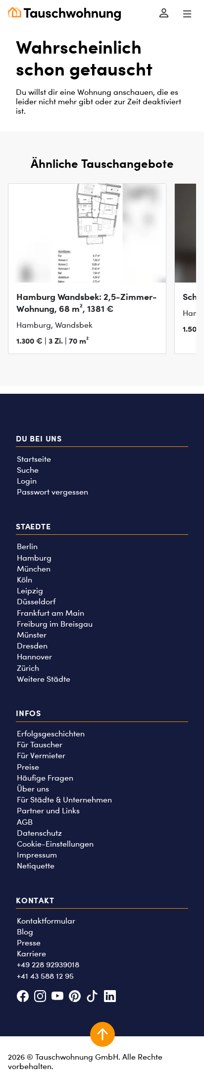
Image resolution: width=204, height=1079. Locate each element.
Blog (25, 931)
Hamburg (34, 558)
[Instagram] (40, 997)
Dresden (32, 645)
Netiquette (35, 865)
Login (27, 481)
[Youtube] (57, 997)
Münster (32, 635)
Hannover (34, 656)
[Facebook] (22, 997)
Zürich (28, 668)
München (34, 569)
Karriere (31, 953)
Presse (29, 942)
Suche (28, 470)
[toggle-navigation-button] (187, 14)
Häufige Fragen (45, 778)
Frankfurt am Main (50, 613)
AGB (25, 822)
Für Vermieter (41, 755)
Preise (28, 767)
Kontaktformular (46, 921)
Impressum (37, 855)
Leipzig (30, 590)
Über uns (33, 788)
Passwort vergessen (52, 492)
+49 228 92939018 (48, 964)
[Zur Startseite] (64, 14)
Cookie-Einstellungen (55, 844)
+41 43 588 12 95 (45, 976)
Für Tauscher (39, 744)
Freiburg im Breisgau (55, 624)
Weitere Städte (43, 679)
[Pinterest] (75, 997)
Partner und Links (48, 810)
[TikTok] (92, 997)
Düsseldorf (36, 601)
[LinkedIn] (109, 997)
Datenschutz (39, 833)
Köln (24, 579)
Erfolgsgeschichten (51, 733)
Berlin (27, 546)
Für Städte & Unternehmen (64, 799)
